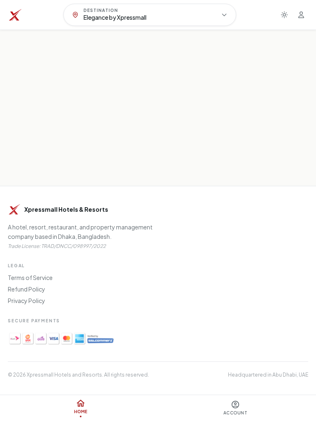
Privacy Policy (26, 300)
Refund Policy (26, 289)
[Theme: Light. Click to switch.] (284, 14)
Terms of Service (30, 277)
